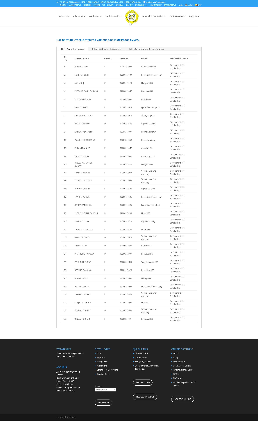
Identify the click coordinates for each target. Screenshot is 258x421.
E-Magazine (102, 361)
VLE (103, 5)
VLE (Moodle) (141, 357)
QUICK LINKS (139, 5)
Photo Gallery (103, 402)
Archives (98, 386)
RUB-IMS (97, 5)
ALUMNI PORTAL (75, 5)
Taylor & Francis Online (183, 370)
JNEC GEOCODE (143, 382)
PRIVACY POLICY (156, 5)
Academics (94, 16)
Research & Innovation (152, 16)
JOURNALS (119, 5)
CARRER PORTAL (170, 5)
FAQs (181, 5)
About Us (62, 16)
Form (99, 353)
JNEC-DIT (129, 5)
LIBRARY (110, 5)
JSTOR (176, 374)
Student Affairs (112, 16)
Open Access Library (182, 365)
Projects (193, 16)
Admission (78, 16)
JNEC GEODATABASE (145, 396)
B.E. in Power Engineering (72, 49)
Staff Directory (176, 16)
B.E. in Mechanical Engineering (106, 49)
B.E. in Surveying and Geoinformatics (146, 49)
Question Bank (103, 374)
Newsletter (101, 357)
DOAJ (175, 357)
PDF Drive (177, 378)
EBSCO (176, 353)
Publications (102, 365)
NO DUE (63, 5)
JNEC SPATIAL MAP (182, 399)
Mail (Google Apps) (143, 361)
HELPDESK (87, 5)
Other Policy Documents (107, 370)
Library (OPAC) (141, 353)
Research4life (179, 361)
